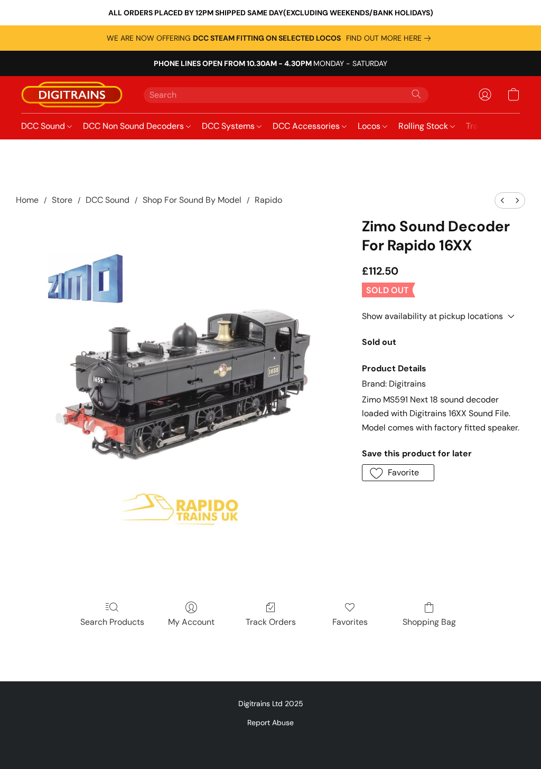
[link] (390, 38)
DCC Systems (229, 126)
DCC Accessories (307, 126)
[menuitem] (502, 200)
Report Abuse (270, 722)
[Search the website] (416, 94)
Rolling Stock (424, 126)
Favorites (350, 621)
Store (62, 199)
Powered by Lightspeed (270, 740)
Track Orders (271, 621)
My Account (191, 621)
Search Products (112, 621)
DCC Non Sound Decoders (134, 126)
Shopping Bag (429, 621)
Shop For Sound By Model (192, 199)
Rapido (268, 199)
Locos (370, 126)
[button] (72, 94)
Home (27, 199)
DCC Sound (44, 126)
